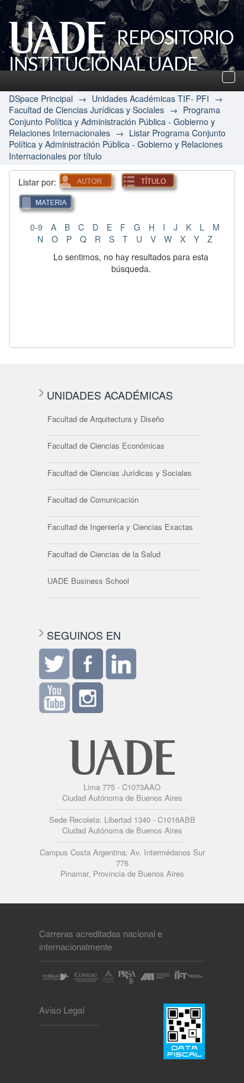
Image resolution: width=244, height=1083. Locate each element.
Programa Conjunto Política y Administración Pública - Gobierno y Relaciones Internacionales (114, 121)
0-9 (36, 227)
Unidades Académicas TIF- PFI (150, 98)
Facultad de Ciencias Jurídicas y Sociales (86, 110)
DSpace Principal (41, 98)
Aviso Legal (61, 1010)
